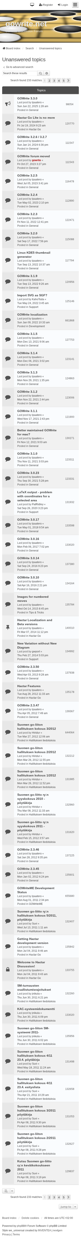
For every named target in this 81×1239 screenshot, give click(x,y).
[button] (32, 5)
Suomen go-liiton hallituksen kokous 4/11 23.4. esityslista (34, 1083)
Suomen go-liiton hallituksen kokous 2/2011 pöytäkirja (36, 1138)
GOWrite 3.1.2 (27, 391)
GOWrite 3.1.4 (27, 353)
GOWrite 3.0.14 (28, 558)
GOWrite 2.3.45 (28, 868)
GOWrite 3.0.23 (28, 473)
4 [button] (59, 80)
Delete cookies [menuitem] (30, 1218)
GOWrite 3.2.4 (27, 194)
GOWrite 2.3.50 (28, 666)
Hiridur (36, 732)
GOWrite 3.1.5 (27, 334)
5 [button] (63, 80)
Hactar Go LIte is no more (36, 117)
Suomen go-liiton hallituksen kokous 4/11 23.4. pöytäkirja (34, 1055)
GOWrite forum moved (33, 156)
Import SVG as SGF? (32, 295)
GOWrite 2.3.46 (28, 849)
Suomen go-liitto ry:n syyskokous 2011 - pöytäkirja (33, 826)
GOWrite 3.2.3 (27, 214)
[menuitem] (6, 1234)
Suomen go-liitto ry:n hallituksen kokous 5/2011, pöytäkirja (37, 915)
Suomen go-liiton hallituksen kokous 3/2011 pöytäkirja (36, 1110)
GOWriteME (36, 903)
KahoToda (38, 299)
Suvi (34, 923)
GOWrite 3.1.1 (27, 411)
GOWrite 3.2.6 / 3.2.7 (32, 137)
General (33, 110)
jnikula (36, 993)
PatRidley (37, 504)
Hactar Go (35, 129)
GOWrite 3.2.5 (27, 175)
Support (33, 307)
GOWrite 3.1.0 (27, 453)
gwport (36, 651)
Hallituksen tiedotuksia (42, 740)
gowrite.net (26, 23)
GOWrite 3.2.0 (27, 233)
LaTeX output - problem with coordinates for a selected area (34, 496)
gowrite (36, 160)
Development (37, 326)
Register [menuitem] (48, 4)
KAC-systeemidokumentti (36, 1009)
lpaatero (37, 102)
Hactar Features (29, 686)
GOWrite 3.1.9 (27, 276)
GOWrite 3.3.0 (27, 98)
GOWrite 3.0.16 (28, 539)
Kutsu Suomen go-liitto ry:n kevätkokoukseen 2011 (34, 1165)
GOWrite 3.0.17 (28, 519)
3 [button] (54, 80)
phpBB (21, 1225)
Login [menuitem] (64, 4)
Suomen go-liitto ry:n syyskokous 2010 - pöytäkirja (33, 799)
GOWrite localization (32, 314)
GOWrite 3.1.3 (27, 372)
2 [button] (49, 80)
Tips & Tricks (36, 612)
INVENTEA (44, 1230)
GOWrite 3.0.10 (28, 577)
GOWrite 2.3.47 (28, 705)
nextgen (57, 1230)
